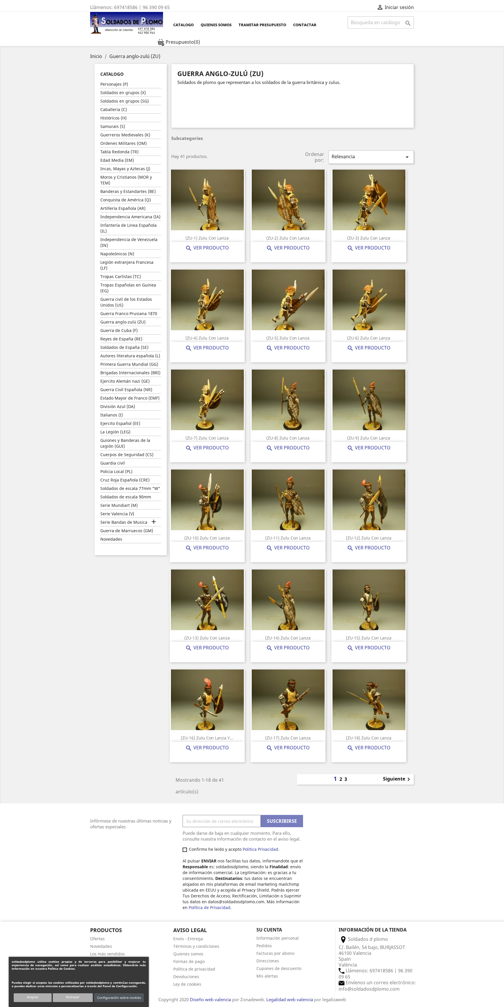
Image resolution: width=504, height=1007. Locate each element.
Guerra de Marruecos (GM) (126, 530)
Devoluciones (186, 976)
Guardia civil (112, 463)
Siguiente (397, 779)
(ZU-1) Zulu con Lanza (207, 238)
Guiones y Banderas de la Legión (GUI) (125, 443)
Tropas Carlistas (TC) (120, 276)
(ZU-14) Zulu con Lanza (288, 638)
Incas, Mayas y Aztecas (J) (125, 168)
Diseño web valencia (210, 999)
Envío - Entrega (188, 938)
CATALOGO (183, 24)
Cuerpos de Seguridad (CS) (126, 454)
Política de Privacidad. (210, 907)
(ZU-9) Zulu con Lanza (368, 438)
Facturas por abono (275, 953)
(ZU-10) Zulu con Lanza (207, 538)
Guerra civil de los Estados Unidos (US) (126, 302)
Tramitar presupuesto (262, 24)
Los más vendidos (107, 954)
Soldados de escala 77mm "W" (130, 488)
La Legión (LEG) (115, 432)
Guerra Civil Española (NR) (126, 389)
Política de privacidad (194, 969)
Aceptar (32, 997)
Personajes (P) (114, 84)
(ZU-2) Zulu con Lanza (287, 238)
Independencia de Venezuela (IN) (129, 242)
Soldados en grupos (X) (123, 92)
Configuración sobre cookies (119, 997)
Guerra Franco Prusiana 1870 (128, 313)
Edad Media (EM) (117, 160)
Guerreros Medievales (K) (125, 135)
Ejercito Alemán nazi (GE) (125, 381)
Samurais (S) (112, 126)
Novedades (111, 539)
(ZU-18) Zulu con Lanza (368, 738)
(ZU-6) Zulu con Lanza (368, 338)
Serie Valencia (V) (117, 513)
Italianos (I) (111, 415)
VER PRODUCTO (207, 248)
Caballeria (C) (113, 109)
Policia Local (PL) (116, 471)
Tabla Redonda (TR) (119, 151)
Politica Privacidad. (262, 849)
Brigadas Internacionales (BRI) (130, 372)
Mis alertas (267, 976)
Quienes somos (216, 24)
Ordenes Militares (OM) (123, 143)
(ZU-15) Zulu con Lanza (368, 638)
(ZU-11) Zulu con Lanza (288, 538)
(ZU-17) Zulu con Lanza (288, 738)
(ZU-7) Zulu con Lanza (207, 438)
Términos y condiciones (196, 946)
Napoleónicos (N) (117, 253)
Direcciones (267, 961)
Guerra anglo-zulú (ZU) (123, 322)
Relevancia (371, 157)
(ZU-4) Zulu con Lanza (207, 338)
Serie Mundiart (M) (119, 505)
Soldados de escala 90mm (125, 497)
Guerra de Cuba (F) (119, 330)
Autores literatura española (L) (130, 355)
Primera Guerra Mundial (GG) (129, 364)
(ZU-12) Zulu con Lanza (368, 538)
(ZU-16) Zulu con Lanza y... (207, 738)
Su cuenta (269, 930)
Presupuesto (182, 42)
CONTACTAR (304, 24)
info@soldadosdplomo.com (369, 989)
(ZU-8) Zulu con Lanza (287, 438)
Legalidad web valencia (289, 999)
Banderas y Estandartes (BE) (128, 191)
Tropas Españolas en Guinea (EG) (128, 288)
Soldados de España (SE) (124, 347)
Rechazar (73, 997)
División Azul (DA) (117, 406)
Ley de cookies (187, 984)
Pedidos (264, 945)
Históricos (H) (113, 118)
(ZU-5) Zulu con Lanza (287, 338)
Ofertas (97, 938)
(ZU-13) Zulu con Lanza (207, 638)
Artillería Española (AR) (123, 208)
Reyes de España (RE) (121, 339)
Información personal (277, 938)
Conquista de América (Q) (125, 200)
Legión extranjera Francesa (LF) (126, 265)
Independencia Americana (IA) (130, 216)
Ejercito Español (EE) (120, 423)
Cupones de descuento (278, 968)
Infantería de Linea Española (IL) (128, 228)
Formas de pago (189, 961)
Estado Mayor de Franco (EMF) (130, 398)
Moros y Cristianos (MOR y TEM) (126, 180)
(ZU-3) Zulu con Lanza (368, 238)
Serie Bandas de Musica (123, 522)
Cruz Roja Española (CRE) (125, 480)
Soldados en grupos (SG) (124, 101)
